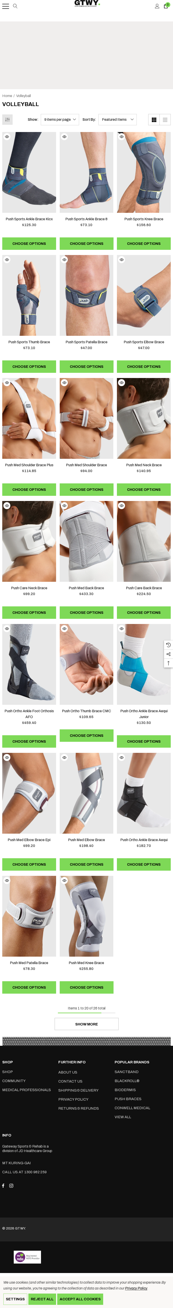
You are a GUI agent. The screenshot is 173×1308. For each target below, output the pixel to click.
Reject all (42, 1299)
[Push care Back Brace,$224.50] (144, 541)
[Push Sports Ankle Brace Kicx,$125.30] (29, 172)
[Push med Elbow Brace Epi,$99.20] (29, 793)
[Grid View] (153, 119)
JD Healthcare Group (35, 1151)
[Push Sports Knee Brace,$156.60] (144, 172)
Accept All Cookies (80, 1299)
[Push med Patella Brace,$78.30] (29, 916)
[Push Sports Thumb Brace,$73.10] (29, 295)
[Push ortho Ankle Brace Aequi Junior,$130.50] (144, 664)
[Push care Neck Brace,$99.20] (29, 541)
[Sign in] (156, 6)
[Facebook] (3, 1185)
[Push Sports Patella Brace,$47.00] (87, 295)
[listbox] (117, 119)
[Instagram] (12, 1185)
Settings (15, 1299)
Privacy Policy (136, 1288)
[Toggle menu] (5, 6)
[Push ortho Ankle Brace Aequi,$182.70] (144, 793)
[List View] (165, 119)
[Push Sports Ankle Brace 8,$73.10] (87, 172)
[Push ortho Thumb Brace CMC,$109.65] (87, 664)
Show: (33, 119)
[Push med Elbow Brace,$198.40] (87, 793)
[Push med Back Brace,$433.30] (87, 541)
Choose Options (29, 244)
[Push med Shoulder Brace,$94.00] (87, 418)
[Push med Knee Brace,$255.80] (87, 916)
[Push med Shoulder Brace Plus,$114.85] (29, 418)
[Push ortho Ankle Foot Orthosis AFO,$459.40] (29, 664)
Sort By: (89, 119)
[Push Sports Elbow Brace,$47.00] (144, 295)
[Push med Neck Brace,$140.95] (144, 418)
